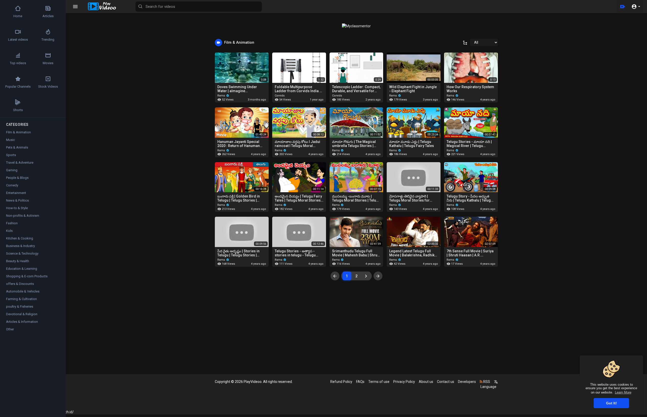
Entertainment (16, 193)
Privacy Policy (404, 382)
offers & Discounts (20, 284)
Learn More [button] (623, 392)
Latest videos (18, 39)
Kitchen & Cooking (19, 238)
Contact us (445, 382)
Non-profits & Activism (22, 215)
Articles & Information (22, 322)
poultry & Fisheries (19, 306)
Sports (11, 155)
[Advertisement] (356, 333)
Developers (467, 382)
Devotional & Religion (21, 314)
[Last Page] (378, 276)
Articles (48, 16)
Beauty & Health (17, 261)
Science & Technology (22, 253)
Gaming (11, 170)
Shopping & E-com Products (27, 276)
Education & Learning (21, 269)
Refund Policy (341, 382)
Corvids (280, 95)
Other (10, 329)
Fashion (12, 223)
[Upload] (622, 6)
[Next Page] (366, 276)
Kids (9, 231)
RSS (486, 382)
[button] (635, 6)
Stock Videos (48, 86)
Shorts (18, 110)
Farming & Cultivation (21, 299)
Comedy (12, 185)
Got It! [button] (611, 403)
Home (17, 16)
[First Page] (335, 276)
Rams (221, 95)
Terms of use (378, 382)
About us (426, 382)
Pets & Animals (17, 147)
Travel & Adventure (19, 162)
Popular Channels (18, 86)
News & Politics (17, 200)
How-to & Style (17, 208)
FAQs (360, 382)
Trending (47, 39)
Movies (48, 63)
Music (10, 140)
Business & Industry (20, 246)
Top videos (18, 63)
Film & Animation (18, 132)
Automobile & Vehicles (22, 291)
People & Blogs (17, 178)
